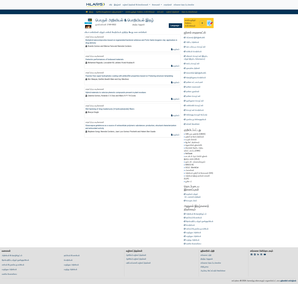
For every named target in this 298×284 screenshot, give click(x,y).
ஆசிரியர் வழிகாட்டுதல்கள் (136, 255)
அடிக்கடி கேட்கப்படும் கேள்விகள (213, 271)
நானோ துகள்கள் (192, 91)
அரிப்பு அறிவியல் (192, 42)
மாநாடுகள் (168, 5)
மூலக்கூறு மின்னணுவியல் (196, 119)
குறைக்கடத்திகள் (193, 68)
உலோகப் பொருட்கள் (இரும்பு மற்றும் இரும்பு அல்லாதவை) (196, 57)
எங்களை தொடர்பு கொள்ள (184, 5)
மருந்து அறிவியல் (70, 269)
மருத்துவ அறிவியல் (71, 265)
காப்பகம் (160, 12)
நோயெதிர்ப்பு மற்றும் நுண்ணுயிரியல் (15, 260)
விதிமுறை (204, 267)
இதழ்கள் (117, 5)
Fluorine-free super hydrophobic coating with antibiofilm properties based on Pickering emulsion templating (129, 76)
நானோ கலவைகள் (193, 87)
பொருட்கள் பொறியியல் (195, 110)
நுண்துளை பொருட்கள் (195, 101)
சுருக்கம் (176, 49)
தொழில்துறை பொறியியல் (196, 77)
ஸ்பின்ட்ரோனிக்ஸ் (193, 124)
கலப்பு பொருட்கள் (193, 63)
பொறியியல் (68, 260)
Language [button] (174, 25)
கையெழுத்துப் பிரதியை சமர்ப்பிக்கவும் (140, 12)
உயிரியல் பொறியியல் (194, 51)
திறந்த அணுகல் (207, 259)
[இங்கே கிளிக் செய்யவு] (95, 5)
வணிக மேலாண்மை (9, 274)
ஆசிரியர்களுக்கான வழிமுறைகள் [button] (109, 12)
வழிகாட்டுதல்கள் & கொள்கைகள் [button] (136, 5)
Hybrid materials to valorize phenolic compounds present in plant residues (115, 92)
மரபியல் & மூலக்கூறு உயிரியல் (13, 265)
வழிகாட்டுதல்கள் (172, 12)
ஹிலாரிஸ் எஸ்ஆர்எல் (288, 281)
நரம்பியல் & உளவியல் (72, 255)
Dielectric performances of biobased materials (104, 59)
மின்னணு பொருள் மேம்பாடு (196, 115)
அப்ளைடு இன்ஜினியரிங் (195, 37)
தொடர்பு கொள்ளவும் (189, 12)
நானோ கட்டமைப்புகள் (194, 82)
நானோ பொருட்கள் (193, 96)
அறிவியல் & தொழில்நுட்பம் (12, 255)
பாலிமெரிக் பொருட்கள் (194, 105)
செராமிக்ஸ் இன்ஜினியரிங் (196, 73)
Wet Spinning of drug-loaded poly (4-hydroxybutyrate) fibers (109, 109)
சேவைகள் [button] (156, 5)
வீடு (110, 5)
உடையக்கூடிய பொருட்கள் (196, 47)
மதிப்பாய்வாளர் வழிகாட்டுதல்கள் (138, 263)
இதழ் (91, 12)
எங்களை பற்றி (206, 255)
